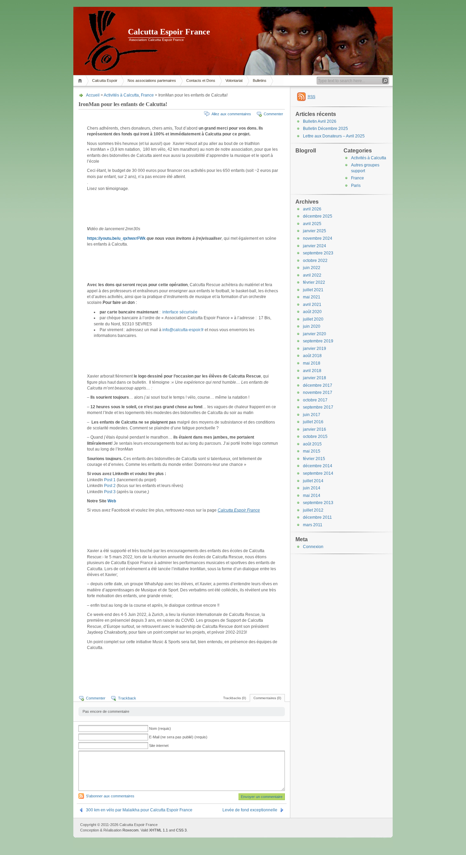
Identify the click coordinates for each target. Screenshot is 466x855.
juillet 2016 (313, 421)
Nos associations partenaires (152, 80)
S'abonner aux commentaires (110, 796)
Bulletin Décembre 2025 (325, 128)
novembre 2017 (317, 392)
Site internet (159, 745)
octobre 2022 (315, 260)
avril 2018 (312, 370)
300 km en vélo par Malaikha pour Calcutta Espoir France (139, 810)
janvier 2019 (314, 348)
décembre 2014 (317, 465)
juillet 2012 (313, 510)
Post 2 (110, 485)
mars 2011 (312, 524)
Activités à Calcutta (121, 95)
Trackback (127, 698)
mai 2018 (311, 363)
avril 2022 (312, 275)
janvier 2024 (314, 246)
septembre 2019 (318, 341)
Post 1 (110, 479)
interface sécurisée (179, 312)
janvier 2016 (314, 429)
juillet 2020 (313, 319)
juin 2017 (311, 414)
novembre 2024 (317, 238)
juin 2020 (311, 326)
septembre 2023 (318, 253)
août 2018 (312, 355)
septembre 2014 (318, 473)
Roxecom (130, 830)
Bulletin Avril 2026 (319, 121)
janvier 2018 (314, 377)
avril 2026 (312, 209)
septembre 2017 (318, 407)
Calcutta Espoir (104, 80)
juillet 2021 (313, 290)
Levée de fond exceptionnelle (249, 810)
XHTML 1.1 (158, 830)
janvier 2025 (314, 231)
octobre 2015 (315, 436)
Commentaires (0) (267, 698)
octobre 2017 (315, 400)
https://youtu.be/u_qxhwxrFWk (116, 238)
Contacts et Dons (200, 80)
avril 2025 (312, 223)
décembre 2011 (317, 517)
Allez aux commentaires (231, 114)
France (147, 95)
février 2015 (314, 458)
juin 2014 (311, 488)
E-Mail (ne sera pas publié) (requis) (178, 737)
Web (111, 501)
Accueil (81, 80)
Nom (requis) (160, 728)
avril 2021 (312, 304)
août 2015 (312, 444)
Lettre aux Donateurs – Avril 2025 (334, 136)
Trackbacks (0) (234, 698)
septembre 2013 (318, 502)
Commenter (273, 114)
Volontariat (234, 80)
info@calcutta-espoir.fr (183, 329)
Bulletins (259, 80)
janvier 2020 (314, 333)
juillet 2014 (313, 480)
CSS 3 (181, 830)
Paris (356, 185)
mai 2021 (311, 297)
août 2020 (312, 311)
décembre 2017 (317, 385)
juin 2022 (311, 267)
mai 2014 (311, 495)
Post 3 (110, 491)
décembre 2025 (317, 216)
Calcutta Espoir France (169, 31)
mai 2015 (311, 451)
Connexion (313, 546)
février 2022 (314, 282)
